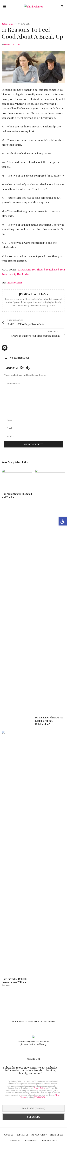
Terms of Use (56, 1135)
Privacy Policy (39, 1088)
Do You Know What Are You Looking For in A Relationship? (49, 721)
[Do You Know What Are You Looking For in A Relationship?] (50, 591)
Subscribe (15, 1140)
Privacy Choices (48, 1140)
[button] (63, 521)
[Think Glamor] (33, 6)
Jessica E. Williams (12, 44)
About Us (8, 1135)
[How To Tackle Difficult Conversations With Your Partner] (17, 852)
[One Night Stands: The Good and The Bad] (17, 479)
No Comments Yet (19, 358)
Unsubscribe (30, 1140)
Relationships (8, 24)
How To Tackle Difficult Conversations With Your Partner (15, 982)
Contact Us (22, 1135)
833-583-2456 (39, 1097)
